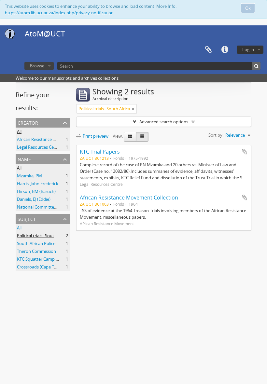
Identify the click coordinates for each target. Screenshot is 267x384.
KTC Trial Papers (100, 151)
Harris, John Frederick (37, 183)
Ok (248, 8)
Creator (28, 122)
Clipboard (208, 50)
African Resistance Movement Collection (129, 197)
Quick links (225, 50)
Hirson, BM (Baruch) (36, 191)
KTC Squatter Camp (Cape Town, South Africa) (61, 259)
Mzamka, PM (29, 176)
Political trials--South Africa (42, 236)
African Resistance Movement (45, 139)
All (19, 131)
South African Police (36, 243)
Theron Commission (36, 251)
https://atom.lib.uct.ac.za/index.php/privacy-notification (59, 13)
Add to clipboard (244, 151)
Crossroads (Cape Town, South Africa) (53, 267)
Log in (248, 49)
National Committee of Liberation (49, 207)
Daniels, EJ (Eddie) (33, 199)
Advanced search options (163, 122)
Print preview (95, 136)
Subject (27, 218)
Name (24, 158)
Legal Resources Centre (39, 147)
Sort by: (215, 135)
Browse (37, 66)
